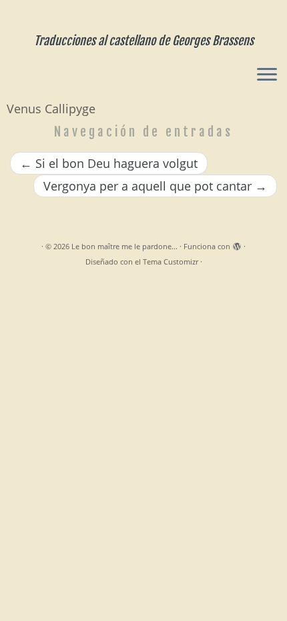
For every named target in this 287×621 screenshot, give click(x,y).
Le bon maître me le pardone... (124, 246)
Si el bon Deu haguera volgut (109, 163)
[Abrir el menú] (267, 75)
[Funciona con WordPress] (237, 244)
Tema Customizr (170, 262)
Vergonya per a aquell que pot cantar (155, 186)
